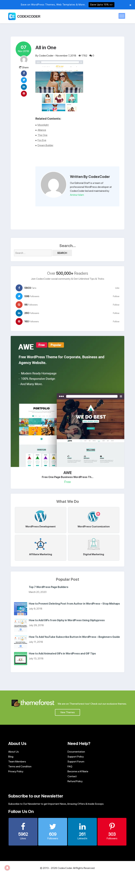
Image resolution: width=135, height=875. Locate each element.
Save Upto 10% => (101, 4)
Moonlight (43, 124)
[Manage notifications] (7, 867)
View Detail (78, 400)
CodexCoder (46, 55)
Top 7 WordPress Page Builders (48, 587)
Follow (116, 296)
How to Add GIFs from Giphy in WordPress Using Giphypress (67, 620)
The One (42, 135)
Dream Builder (45, 145)
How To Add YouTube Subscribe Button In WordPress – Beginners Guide (74, 636)
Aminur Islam (77, 194)
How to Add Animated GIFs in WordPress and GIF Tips (62, 653)
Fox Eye (42, 140)
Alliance (42, 130)
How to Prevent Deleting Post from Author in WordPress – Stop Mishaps (74, 603)
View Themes (67, 712)
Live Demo (56, 400)
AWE (67, 472)
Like (117, 288)
